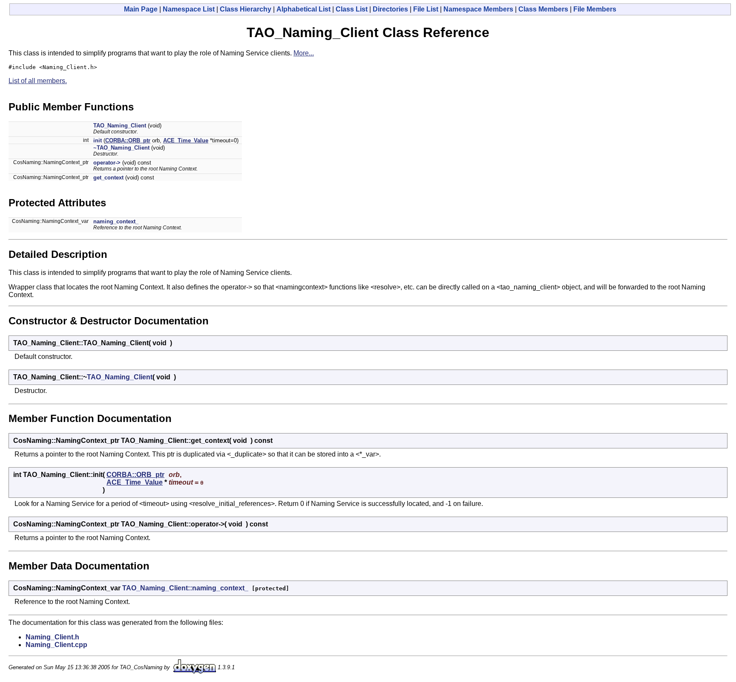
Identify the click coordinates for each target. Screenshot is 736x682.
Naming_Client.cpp (56, 644)
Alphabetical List (303, 9)
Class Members (543, 9)
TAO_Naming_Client (119, 125)
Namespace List (189, 9)
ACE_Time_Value (185, 140)
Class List (352, 9)
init (97, 140)
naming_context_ (115, 221)
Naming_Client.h (52, 637)
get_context (108, 177)
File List (425, 9)
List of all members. (38, 80)
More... (303, 53)
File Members (594, 9)
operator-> (107, 162)
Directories (390, 9)
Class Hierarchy (245, 9)
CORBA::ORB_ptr (127, 140)
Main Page (141, 9)
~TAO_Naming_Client (121, 147)
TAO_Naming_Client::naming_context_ (185, 588)
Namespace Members (478, 9)
